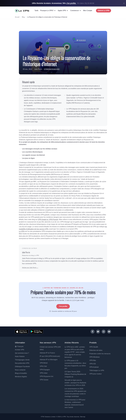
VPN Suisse (44, 380)
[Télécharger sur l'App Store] (21, 332)
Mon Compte (87, 10)
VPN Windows (94, 357)
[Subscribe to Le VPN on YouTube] (109, 332)
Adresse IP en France (47, 353)
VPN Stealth (93, 347)
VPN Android (94, 367)
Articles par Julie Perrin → (30, 267)
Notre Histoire (20, 356)
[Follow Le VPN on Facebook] (92, 332)
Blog (23, 17)
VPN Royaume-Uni (46, 376)
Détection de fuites (95, 350)
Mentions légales (21, 376)
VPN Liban (43, 373)
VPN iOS (92, 364)
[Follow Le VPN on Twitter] (98, 332)
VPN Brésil (44, 363)
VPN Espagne (45, 370)
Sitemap (82, 416)
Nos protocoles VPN (22, 363)
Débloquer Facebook (22, 366)
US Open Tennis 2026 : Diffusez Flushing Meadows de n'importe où (75, 374)
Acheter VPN (19, 350)
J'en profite (63, 306)
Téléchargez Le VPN (96, 370)
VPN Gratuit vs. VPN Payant (48, 219)
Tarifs (36, 10)
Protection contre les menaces (99, 353)
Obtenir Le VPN (103, 10)
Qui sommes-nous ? (22, 353)
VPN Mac (92, 360)
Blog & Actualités (21, 373)
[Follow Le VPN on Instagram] (104, 332)
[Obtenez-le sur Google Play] (36, 332)
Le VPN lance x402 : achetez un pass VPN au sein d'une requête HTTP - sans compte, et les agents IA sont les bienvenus (75, 352)
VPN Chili (43, 366)
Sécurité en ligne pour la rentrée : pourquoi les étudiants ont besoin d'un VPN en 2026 (75, 382)
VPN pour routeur (95, 374)
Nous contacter (20, 370)
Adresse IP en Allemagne (48, 359)
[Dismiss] (124, 3)
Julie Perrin (38, 69)
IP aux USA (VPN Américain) (50, 356)
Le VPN (21, 231)
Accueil (17, 17)
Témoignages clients (22, 360)
